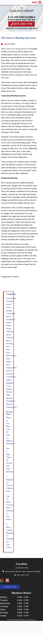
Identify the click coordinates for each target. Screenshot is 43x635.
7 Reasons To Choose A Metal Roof (9, 484)
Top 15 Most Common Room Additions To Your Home (10, 507)
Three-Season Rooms (9, 389)
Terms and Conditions (29, 619)
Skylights (9, 383)
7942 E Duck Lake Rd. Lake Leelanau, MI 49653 (22, 571)
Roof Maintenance (11, 354)
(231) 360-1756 (22, 23)
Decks (8, 304)
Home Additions (10, 330)
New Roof (8, 348)
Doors (8, 307)
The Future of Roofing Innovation (18, 37)
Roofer (16, 277)
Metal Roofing (9, 342)
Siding (8, 380)
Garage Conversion (10, 312)
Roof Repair (8, 360)
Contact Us (9, 587)
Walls (8, 395)
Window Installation (10, 399)
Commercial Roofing (11, 299)
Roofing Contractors (11, 375)
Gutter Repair (8, 324)
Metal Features (9, 336)
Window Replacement (11, 405)
